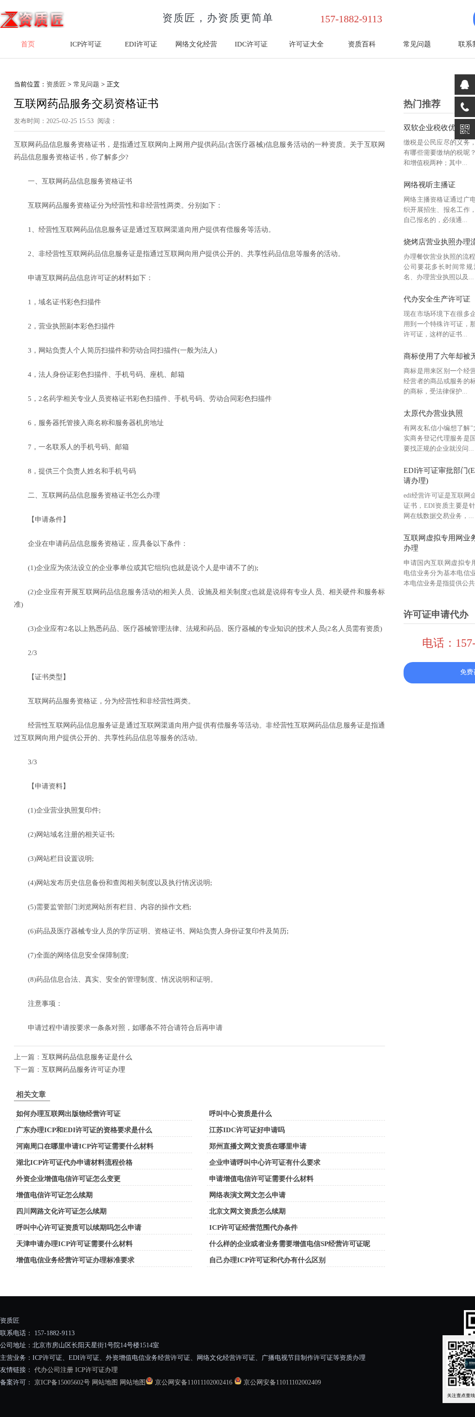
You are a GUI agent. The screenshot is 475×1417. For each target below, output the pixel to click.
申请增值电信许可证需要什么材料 (261, 1178)
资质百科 (362, 44)
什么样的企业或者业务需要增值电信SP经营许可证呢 (289, 1243)
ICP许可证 (86, 44)
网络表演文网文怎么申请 (247, 1195)
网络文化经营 (196, 44)
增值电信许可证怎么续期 (54, 1195)
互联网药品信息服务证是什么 (87, 1057)
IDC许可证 (251, 44)
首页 (28, 44)
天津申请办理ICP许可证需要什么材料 (74, 1243)
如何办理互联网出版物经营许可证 (68, 1113)
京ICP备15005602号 (61, 1382)
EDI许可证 (141, 44)
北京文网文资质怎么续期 (247, 1211)
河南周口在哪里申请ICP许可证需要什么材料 (85, 1146)
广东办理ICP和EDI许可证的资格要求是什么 (84, 1130)
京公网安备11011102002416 (193, 1382)
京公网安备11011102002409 (282, 1382)
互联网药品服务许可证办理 (83, 1069)
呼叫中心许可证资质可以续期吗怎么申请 (78, 1227)
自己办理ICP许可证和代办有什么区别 (267, 1260)
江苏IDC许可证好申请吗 (247, 1130)
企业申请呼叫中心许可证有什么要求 (265, 1162)
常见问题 (417, 44)
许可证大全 (306, 44)
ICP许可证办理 (96, 1369)
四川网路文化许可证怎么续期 (61, 1211)
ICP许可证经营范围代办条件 (253, 1227)
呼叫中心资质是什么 (240, 1113)
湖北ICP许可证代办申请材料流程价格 (74, 1162)
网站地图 (105, 1382)
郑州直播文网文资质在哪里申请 (258, 1146)
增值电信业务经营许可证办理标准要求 (75, 1260)
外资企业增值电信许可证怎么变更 (68, 1178)
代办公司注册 (53, 1369)
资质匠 (56, 84)
